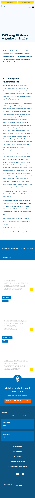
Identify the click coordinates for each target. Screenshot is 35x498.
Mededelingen (7, 257)
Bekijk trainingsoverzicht (17, 400)
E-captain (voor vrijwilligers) (17, 466)
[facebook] (12, 474)
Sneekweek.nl (9, 2)
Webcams (17, 456)
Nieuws (5, 301)
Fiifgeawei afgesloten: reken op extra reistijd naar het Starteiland (16, 284)
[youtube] (22, 474)
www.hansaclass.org (15, 221)
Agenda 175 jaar (26, 2)
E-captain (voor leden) (17, 461)
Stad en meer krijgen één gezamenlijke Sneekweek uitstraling (15, 325)
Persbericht (6, 297)
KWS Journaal (17, 446)
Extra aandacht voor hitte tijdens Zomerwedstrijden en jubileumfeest (16, 365)
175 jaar (5, 341)
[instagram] (17, 474)
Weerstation (17, 451)
